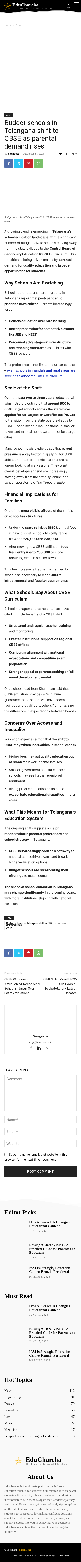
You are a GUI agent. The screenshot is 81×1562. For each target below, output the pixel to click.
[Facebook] (8, 163)
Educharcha (25, 1549)
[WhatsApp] (38, 163)
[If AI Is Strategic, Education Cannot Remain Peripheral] (15, 1274)
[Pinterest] (28, 163)
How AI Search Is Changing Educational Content (49, 1224)
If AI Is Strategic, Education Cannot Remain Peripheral (49, 1270)
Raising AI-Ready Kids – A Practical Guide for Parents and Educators (52, 1248)
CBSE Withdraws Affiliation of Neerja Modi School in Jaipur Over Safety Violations (22, 986)
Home (8, 25)
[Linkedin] (41, 1048)
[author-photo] (40, 1030)
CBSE (9, 928)
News (19, 25)
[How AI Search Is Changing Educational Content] (15, 1228)
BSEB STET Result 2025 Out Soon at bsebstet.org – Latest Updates (60, 986)
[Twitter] (18, 163)
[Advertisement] (40, 70)
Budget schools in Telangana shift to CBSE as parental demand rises (36, 923)
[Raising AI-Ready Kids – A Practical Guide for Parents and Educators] (15, 1251)
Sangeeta (13, 153)
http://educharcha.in (40, 1042)
